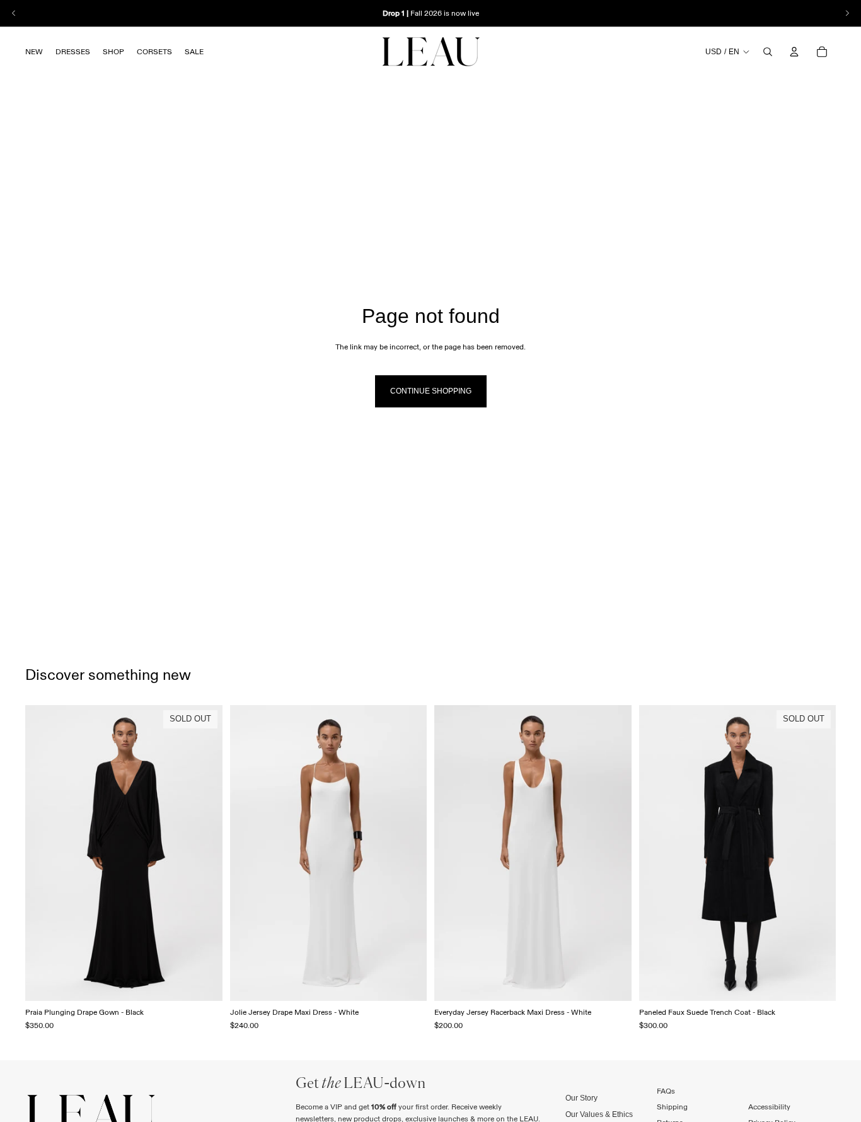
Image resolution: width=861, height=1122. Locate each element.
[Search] (768, 52)
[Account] (794, 52)
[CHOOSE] (407, 982)
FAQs (666, 1091)
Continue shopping (430, 391)
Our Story (581, 1098)
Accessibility (769, 1106)
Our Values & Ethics (599, 1113)
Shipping (672, 1106)
